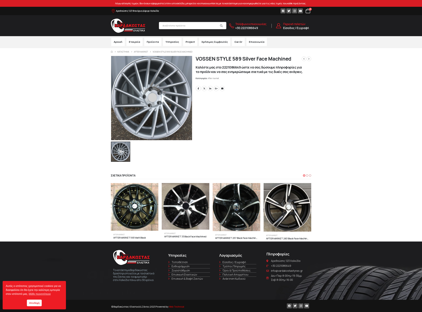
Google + (216, 88)
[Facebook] (283, 10)
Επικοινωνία (256, 42)
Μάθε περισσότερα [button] (40, 294)
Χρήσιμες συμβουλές (214, 42)
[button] (304, 175)
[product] (134, 207)
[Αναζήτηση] (221, 25)
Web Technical (176, 306)
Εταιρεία (134, 42)
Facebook (198, 88)
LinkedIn (210, 88)
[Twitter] (288, 10)
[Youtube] (300, 10)
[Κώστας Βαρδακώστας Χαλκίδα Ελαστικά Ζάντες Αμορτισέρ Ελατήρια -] (128, 25)
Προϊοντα (153, 42)
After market (213, 78)
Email (222, 88)
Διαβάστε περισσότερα (153, 188)
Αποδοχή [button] (34, 303)
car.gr (238, 42)
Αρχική (118, 42)
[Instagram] (294, 10)
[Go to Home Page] (112, 52)
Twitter (204, 88)
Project (190, 42)
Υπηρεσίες (172, 42)
